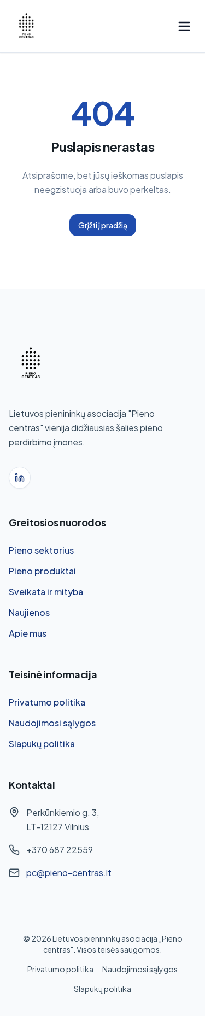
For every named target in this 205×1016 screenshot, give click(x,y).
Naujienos (29, 612)
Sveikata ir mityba (46, 591)
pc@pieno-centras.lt (69, 872)
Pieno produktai (42, 571)
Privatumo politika (47, 702)
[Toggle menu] (184, 26)
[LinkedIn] (20, 478)
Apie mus (27, 633)
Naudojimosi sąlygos (52, 723)
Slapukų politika (42, 743)
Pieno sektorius (41, 550)
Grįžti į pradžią (102, 225)
